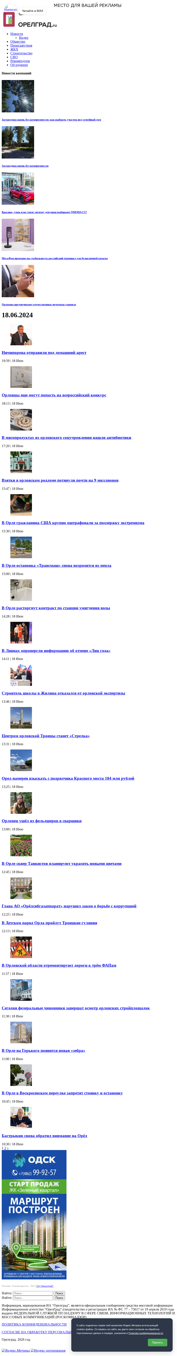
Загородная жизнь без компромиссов (25, 165)
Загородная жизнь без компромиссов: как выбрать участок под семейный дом (51, 119)
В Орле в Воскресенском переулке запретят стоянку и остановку (62, 1093)
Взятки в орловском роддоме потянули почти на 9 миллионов (60, 480)
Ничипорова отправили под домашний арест (44, 352)
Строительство (21, 53)
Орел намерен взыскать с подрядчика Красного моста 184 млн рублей (68, 778)
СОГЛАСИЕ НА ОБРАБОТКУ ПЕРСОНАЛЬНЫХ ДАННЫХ (48, 1332)
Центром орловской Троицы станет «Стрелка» (46, 736)
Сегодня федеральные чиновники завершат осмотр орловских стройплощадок (76, 1008)
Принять (157, 1342)
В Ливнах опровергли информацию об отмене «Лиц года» (56, 650)
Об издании (19, 65)
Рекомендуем (20, 61)
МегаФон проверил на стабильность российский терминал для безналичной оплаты (55, 258)
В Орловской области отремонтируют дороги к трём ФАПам (59, 965)
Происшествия (21, 45)
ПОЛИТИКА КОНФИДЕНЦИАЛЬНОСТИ (34, 1324)
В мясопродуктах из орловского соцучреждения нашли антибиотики (66, 437)
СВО (14, 57)
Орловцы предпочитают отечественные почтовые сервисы (39, 304)
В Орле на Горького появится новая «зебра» (43, 1050)
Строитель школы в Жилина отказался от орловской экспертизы (63, 693)
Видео (23, 37)
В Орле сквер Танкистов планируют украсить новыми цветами (62, 863)
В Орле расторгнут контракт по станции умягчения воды (56, 608)
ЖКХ (14, 49)
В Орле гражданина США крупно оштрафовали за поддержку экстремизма (73, 522)
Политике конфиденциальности (145, 1333)
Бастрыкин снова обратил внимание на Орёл (44, 1135)
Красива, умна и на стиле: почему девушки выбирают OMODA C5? (44, 212)
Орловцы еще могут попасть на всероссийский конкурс (54, 395)
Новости (16, 34)
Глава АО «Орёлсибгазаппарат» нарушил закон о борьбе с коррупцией (69, 906)
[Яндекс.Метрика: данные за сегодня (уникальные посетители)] (16, 1351)
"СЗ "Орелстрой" (45, 1286)
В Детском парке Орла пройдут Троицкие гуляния (49, 923)
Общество (17, 41)
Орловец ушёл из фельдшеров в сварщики (42, 821)
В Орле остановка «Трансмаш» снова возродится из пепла (56, 565)
